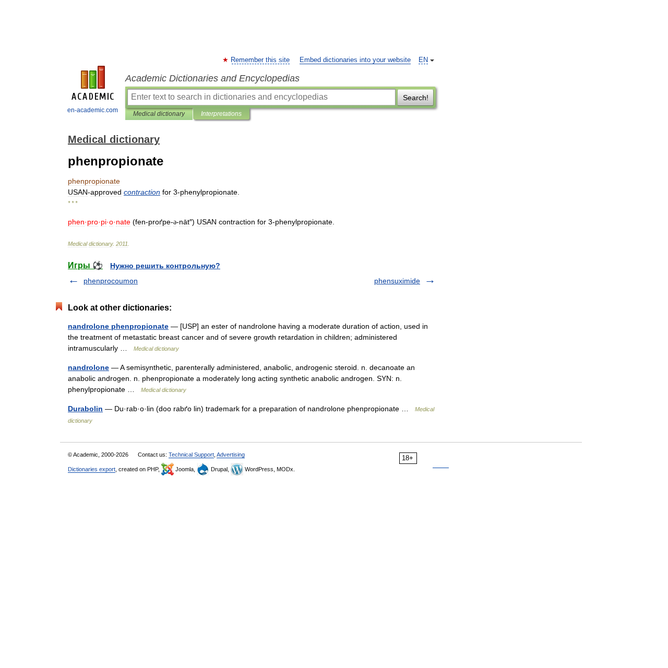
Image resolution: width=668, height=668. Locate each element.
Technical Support (191, 454)
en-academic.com (92, 110)
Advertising (231, 454)
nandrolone (88, 367)
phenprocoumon (111, 281)
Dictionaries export (91, 469)
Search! (415, 97)
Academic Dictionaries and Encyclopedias (212, 78)
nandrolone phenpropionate (118, 326)
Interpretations (221, 113)
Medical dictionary (159, 113)
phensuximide (397, 281)
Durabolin (85, 408)
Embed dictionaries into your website (355, 60)
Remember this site (261, 60)
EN (423, 60)
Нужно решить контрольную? (165, 265)
